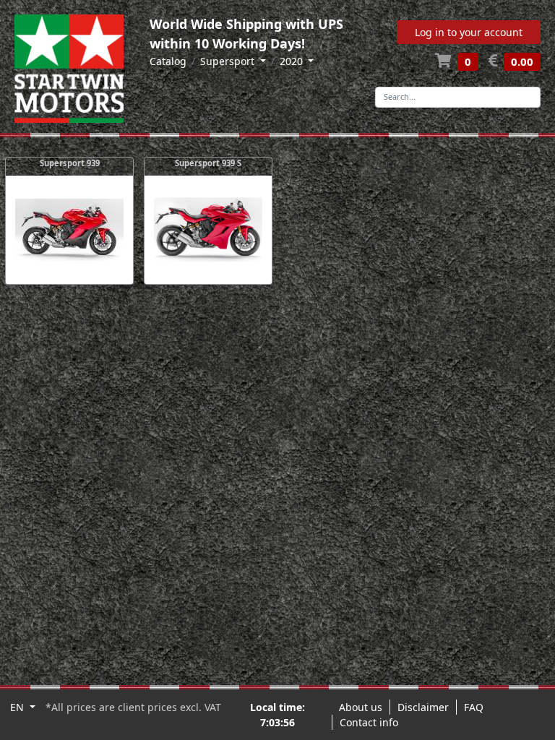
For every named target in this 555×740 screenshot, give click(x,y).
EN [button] (18, 707)
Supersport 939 (70, 163)
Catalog (168, 61)
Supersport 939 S (208, 163)
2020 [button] (293, 61)
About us (360, 707)
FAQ (473, 707)
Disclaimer (423, 707)
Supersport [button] (228, 61)
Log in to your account (468, 32)
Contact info (369, 722)
